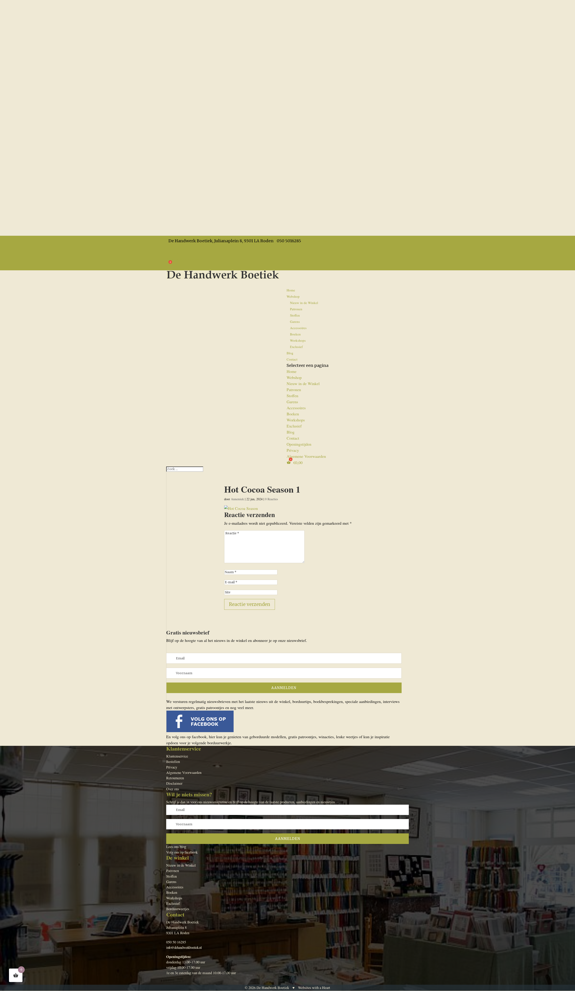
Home (291, 290)
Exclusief (296, 346)
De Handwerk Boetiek (273, 987)
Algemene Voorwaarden (186, 259)
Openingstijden (178, 246)
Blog (290, 432)
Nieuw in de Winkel (304, 302)
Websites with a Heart (314, 987)
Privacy (172, 252)
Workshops (298, 340)
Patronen (296, 309)
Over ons (172, 788)
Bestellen (173, 761)
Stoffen (295, 315)
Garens (295, 321)
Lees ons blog (176, 846)
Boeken (295, 334)
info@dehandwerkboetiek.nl (184, 947)
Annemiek (237, 499)
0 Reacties (271, 499)
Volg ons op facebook (182, 852)
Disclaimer (174, 783)
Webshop (294, 377)
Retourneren (175, 777)
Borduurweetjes (177, 908)
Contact (292, 359)
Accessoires (298, 328)
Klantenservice (177, 756)
